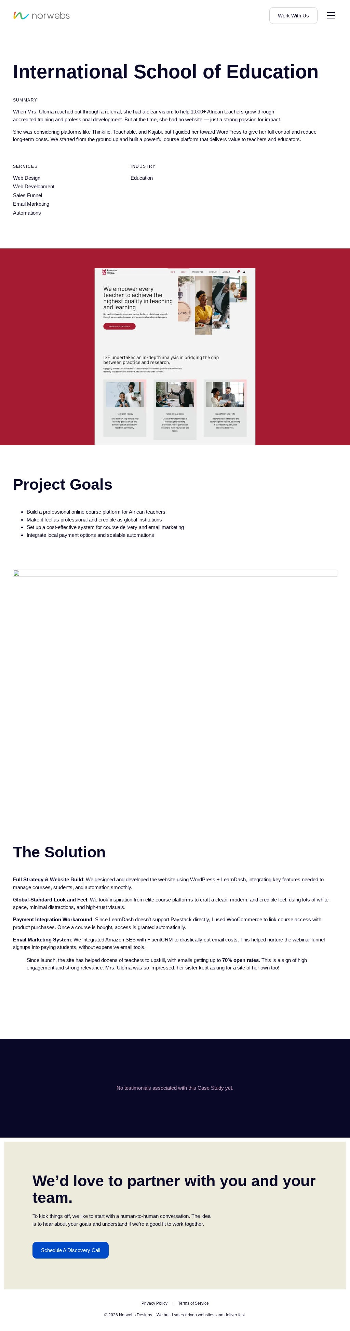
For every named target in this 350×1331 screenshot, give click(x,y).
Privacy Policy (154, 1303)
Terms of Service (193, 1303)
